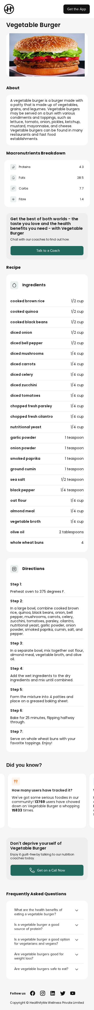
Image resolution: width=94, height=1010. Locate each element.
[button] (47, 912)
